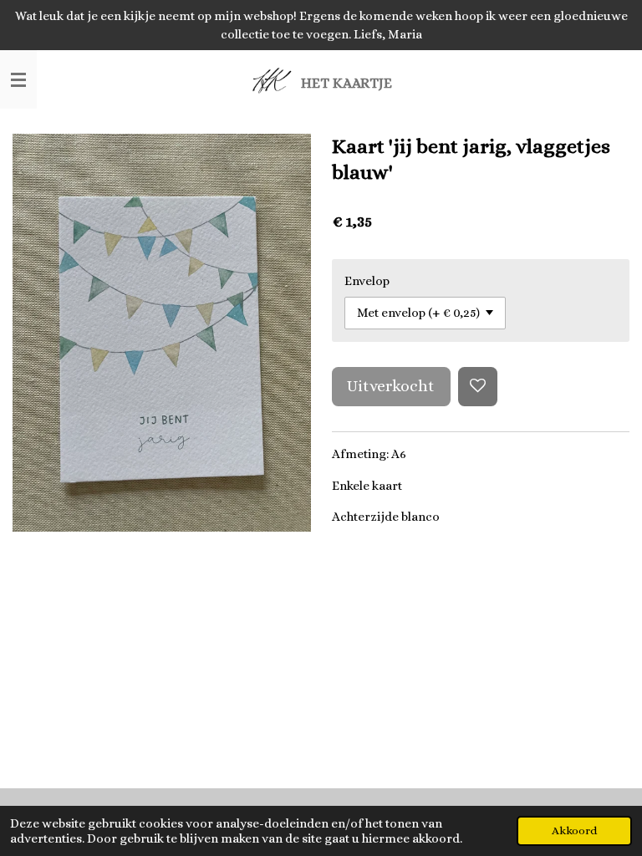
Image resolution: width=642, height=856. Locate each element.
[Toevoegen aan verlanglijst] (477, 386)
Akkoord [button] (574, 830)
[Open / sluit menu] (18, 79)
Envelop (367, 280)
